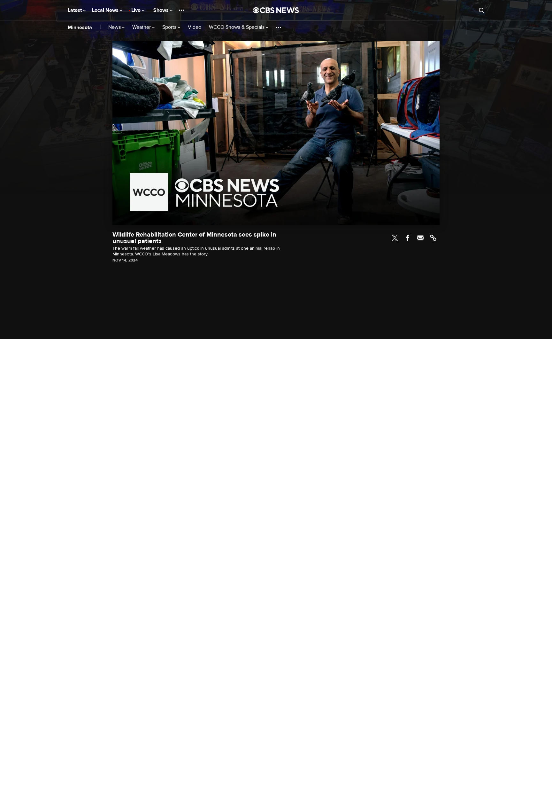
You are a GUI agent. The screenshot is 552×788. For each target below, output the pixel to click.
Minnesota (80, 27)
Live (136, 10)
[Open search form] (481, 10)
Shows (161, 10)
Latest (75, 10)
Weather (142, 27)
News (115, 27)
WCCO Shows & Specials (237, 27)
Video (194, 27)
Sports (170, 27)
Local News (106, 10)
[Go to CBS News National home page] (276, 10)
